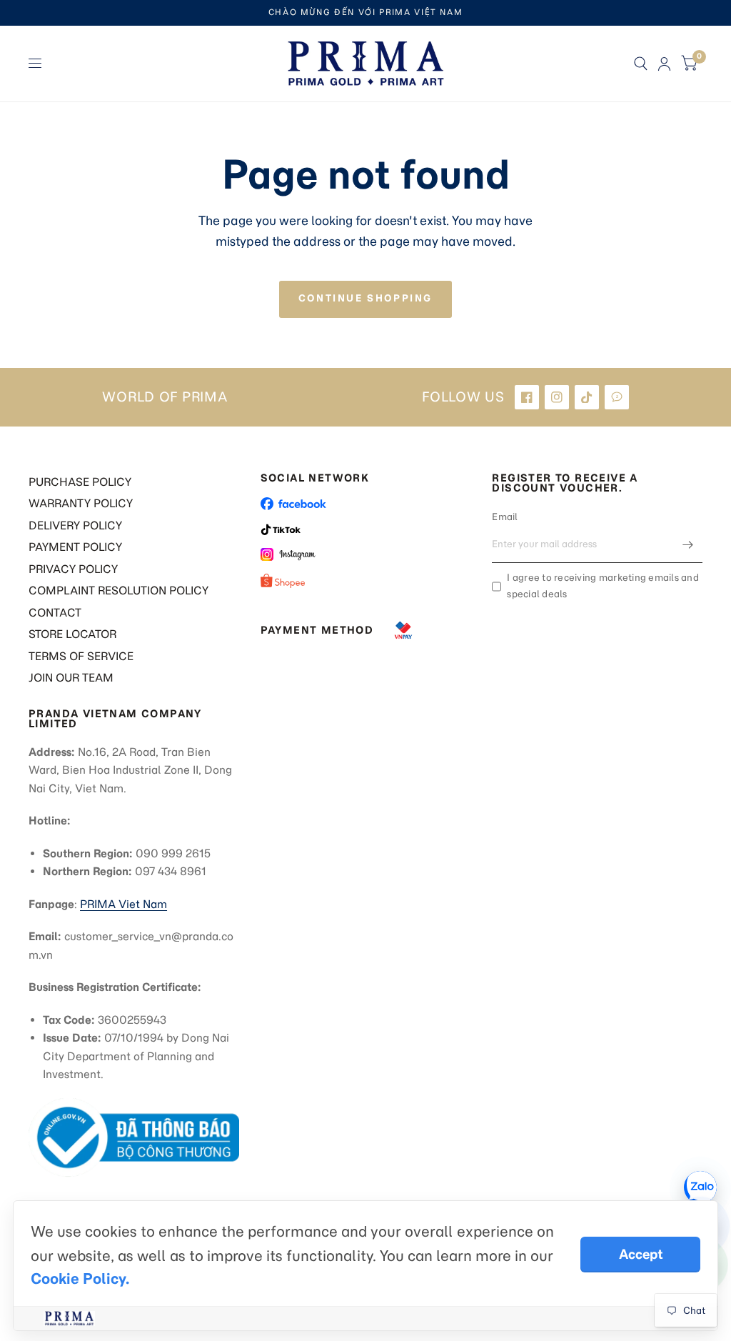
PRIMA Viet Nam (123, 904)
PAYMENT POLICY (75, 547)
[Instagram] (557, 397)
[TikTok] (587, 397)
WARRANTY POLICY (81, 503)
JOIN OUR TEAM (71, 677)
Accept (640, 1254)
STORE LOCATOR (72, 634)
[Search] (640, 63)
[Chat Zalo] (700, 1187)
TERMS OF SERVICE (81, 656)
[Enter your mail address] (688, 544)
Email (505, 517)
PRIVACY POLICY (73, 569)
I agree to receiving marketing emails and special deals (603, 586)
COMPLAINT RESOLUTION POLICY (118, 590)
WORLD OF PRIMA (164, 397)
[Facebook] (527, 397)
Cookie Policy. (80, 1278)
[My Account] (664, 63)
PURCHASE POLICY (80, 482)
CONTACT (55, 612)
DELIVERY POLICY (75, 525)
